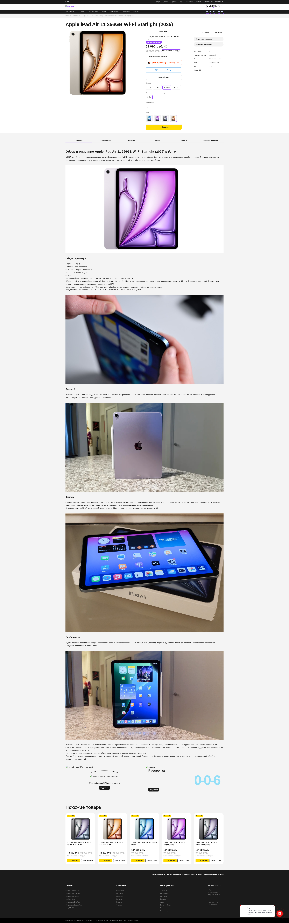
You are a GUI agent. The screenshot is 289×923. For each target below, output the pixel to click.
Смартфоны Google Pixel (73, 905)
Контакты (199, 2)
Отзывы (119, 905)
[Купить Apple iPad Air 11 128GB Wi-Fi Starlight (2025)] (80, 829)
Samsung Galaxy (93, 12)
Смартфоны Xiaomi (72, 896)
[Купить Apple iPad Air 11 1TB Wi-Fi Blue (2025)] (112, 829)
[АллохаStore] (73, 6)
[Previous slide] (67, 63)
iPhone (82, 12)
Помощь (163, 908)
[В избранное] (92, 816)
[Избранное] (193, 7)
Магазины (119, 896)
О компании (189, 2)
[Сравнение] (189, 7)
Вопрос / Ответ (165, 905)
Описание (79, 140)
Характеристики (105, 140)
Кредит (157, 2)
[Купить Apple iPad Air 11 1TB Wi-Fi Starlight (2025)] (209, 829)
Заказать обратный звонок (215, 8)
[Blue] (149, 118)
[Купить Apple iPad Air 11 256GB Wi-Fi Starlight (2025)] (97, 62)
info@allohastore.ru (214, 895)
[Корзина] (201, 7)
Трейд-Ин (163, 890)
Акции (181, 2)
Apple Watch (126, 12)
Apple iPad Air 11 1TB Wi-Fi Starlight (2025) (206, 843)
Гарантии (174, 2)
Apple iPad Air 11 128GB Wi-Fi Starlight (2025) (79, 843)
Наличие (131, 140)
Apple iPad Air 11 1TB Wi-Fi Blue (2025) (112, 843)
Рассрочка (164, 893)
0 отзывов (163, 31)
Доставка (165, 2)
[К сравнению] (89, 816)
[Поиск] (197, 7)
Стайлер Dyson (70, 899)
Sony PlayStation (114, 12)
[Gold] (173, 118)
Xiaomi (103, 12)
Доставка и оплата (210, 140)
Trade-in (184, 140)
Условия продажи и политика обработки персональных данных (117, 920)
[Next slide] (128, 63)
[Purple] (157, 118)
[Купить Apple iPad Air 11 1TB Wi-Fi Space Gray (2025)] (176, 829)
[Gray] (165, 118)
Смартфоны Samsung (72, 893)
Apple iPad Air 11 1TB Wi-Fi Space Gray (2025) (174, 843)
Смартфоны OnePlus (72, 902)
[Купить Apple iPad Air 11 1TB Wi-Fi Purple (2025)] (144, 829)
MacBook (136, 12)
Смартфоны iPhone (72, 890)
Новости (119, 902)
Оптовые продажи (166, 911)
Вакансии (119, 899)
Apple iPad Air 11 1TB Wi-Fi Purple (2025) (142, 843)
